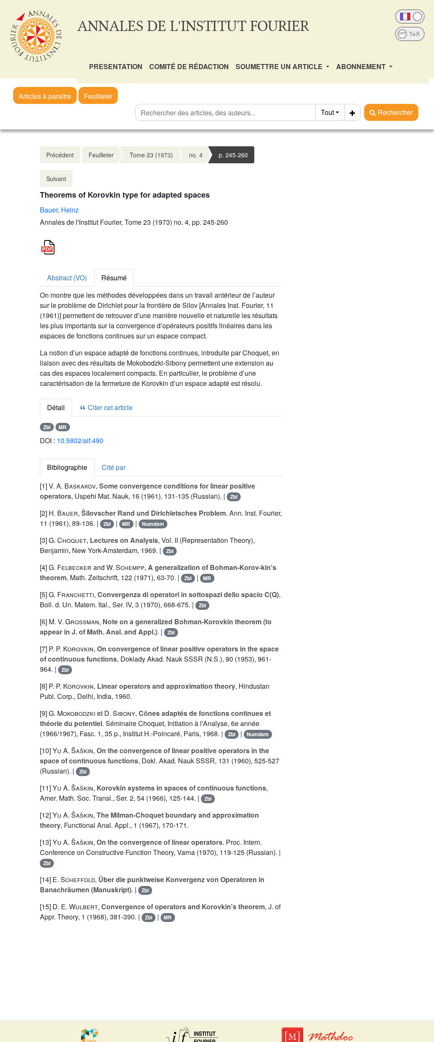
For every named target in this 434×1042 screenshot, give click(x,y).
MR (62, 427)
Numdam (153, 524)
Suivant (56, 178)
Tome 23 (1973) (151, 155)
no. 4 (196, 155)
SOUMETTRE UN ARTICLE (280, 66)
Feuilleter (98, 96)
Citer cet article (109, 407)
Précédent (60, 155)
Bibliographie (67, 467)
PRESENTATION (115, 66)
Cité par (113, 467)
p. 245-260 (233, 155)
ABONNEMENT (361, 66)
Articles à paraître (45, 96)
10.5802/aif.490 (80, 440)
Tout (327, 112)
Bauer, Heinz (59, 210)
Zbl (46, 427)
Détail (56, 407)
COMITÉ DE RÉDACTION (189, 66)
